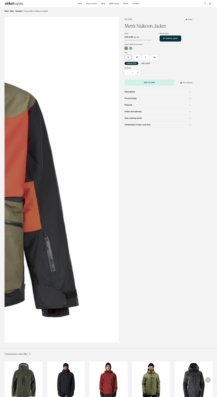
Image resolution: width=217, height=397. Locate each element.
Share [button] (190, 19)
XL (154, 57)
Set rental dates (170, 38)
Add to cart (149, 83)
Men (12, 11)
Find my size (131, 63)
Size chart (145, 63)
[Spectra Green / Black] (130, 48)
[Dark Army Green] (126, 48)
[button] (80, 4)
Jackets (18, 11)
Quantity (128, 68)
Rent (7, 11)
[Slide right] (208, 380)
